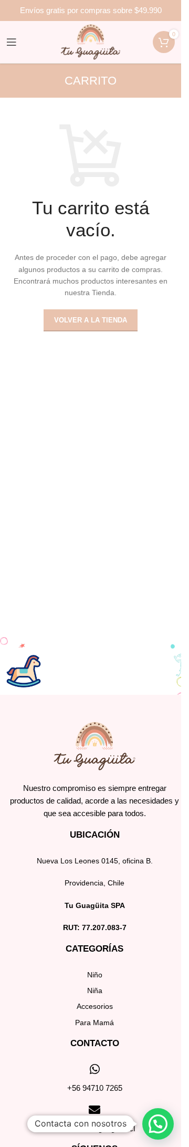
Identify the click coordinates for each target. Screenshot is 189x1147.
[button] (158, 1124)
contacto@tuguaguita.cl (95, 1128)
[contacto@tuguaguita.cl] (94, 1109)
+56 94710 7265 (94, 1087)
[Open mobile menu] (11, 42)
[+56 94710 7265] (94, 1069)
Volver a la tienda (90, 320)
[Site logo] (90, 41)
